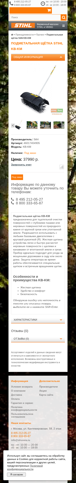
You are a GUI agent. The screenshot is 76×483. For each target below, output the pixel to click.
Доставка (16, 394)
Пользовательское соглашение (22, 415)
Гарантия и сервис (22, 403)
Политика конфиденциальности (24, 408)
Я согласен (16, 474)
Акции (43, 390)
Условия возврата (21, 386)
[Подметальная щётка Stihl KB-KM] (18, 125)
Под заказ (17, 177)
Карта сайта (46, 394)
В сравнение (61, 167)
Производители (48, 386)
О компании (18, 390)
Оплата (15, 399)
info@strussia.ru (20, 440)
